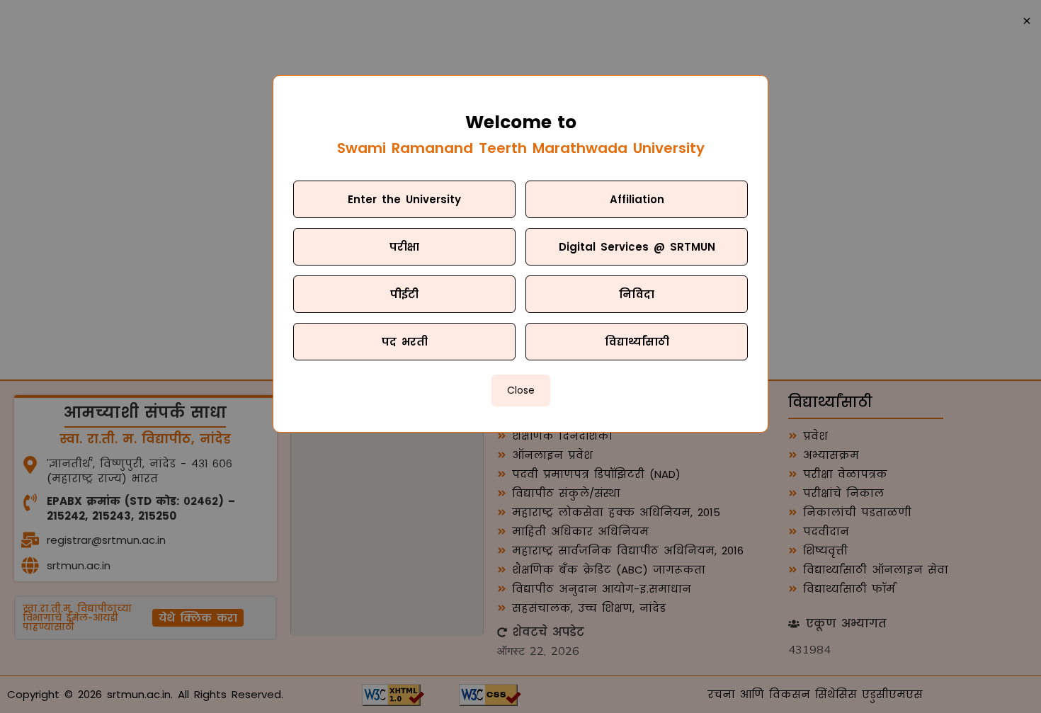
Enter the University (404, 199)
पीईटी (404, 294)
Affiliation (637, 199)
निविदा (636, 294)
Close (521, 390)
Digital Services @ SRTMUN (637, 246)
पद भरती (405, 341)
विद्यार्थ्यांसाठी (637, 341)
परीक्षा (404, 246)
